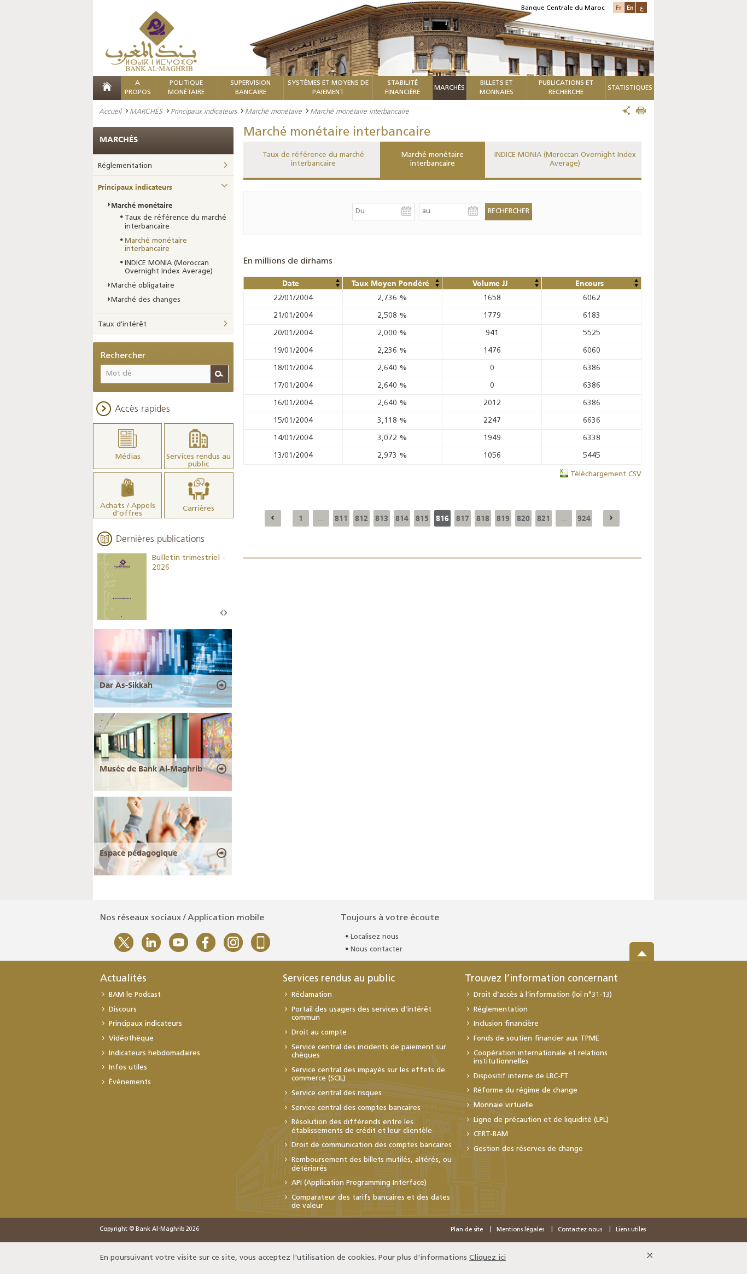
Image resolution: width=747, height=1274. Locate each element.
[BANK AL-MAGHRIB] (151, 40)
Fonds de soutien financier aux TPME (536, 1038)
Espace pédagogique (138, 853)
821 (543, 518)
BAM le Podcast (135, 994)
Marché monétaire (273, 111)
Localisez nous (375, 936)
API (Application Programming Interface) (359, 1183)
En (630, 7)
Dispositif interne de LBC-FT (521, 1076)
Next (225, 613)
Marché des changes (145, 299)
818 (482, 518)
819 (503, 518)
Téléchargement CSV (605, 474)
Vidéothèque (131, 1038)
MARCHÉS (449, 88)
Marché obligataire (142, 285)
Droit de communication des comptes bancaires (371, 1145)
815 (422, 518)
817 (462, 518)
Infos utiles (128, 1067)
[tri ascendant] (337, 280)
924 (584, 518)
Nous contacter (376, 949)
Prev (222, 613)
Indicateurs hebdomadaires (154, 1053)
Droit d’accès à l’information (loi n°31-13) (543, 994)
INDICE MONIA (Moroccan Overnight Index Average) (565, 159)
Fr (618, 7)
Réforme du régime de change (525, 1090)
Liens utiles (631, 1230)
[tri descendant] (337, 285)
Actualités (123, 979)
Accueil (110, 111)
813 (381, 518)
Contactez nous (580, 1230)
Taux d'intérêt (122, 324)
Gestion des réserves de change (528, 1149)
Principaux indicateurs (204, 111)
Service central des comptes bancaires (356, 1108)
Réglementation (125, 166)
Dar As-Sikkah (126, 685)
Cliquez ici (487, 1258)
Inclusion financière (506, 1023)
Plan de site (467, 1230)
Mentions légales (520, 1230)
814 (401, 518)
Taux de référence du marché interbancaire (313, 159)
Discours (123, 1009)
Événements (130, 1082)
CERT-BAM (491, 1134)
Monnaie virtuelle (503, 1105)
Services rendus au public (339, 979)
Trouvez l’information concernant (541, 979)
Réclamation (311, 994)
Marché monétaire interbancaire (432, 159)
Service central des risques (336, 1093)
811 (341, 518)
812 (361, 518)
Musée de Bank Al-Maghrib (151, 769)
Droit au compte (319, 1032)
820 (523, 518)
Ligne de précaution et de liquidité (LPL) (541, 1120)
